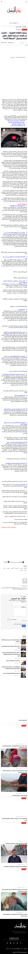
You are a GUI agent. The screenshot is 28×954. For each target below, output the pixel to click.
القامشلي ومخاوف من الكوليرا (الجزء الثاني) (19, 795)
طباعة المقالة (3, 42)
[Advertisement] (14, 83)
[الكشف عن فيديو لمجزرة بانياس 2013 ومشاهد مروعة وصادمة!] (14, 822)
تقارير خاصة (18, 26)
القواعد (8, 568)
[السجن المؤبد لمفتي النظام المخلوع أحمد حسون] (23, 677)
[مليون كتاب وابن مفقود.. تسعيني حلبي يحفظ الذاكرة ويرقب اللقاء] (23, 644)
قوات (25, 570)
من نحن (22, 948)
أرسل (24, 626)
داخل (4, 568)
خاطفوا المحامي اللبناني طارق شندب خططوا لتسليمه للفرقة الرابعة (15, 866)
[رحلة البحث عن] (23, 664)
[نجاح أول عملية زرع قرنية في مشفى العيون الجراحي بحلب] (23, 650)
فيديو (12, 948)
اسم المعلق (23, 601)
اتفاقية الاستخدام (17, 948)
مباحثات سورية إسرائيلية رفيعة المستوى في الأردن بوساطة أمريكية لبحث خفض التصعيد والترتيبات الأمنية (11, 654)
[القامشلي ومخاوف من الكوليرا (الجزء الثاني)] (14, 791)
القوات (12, 568)
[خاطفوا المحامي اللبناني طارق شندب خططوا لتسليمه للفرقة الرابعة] (14, 862)
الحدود (21, 570)
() (20, 561)
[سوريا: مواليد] (14, 724)
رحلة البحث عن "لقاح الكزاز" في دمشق (13, 660)
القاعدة (25, 568)
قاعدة (21, 568)
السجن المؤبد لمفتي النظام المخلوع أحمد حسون (11, 673)
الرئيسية (24, 26)
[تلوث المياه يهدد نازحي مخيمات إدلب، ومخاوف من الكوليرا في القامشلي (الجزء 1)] (14, 797)
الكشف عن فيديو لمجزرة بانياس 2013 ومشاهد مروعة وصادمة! (16, 843)
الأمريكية (16, 568)
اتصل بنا (7, 948)
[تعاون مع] (14, 910)
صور (10, 948)
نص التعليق (23, 607)
